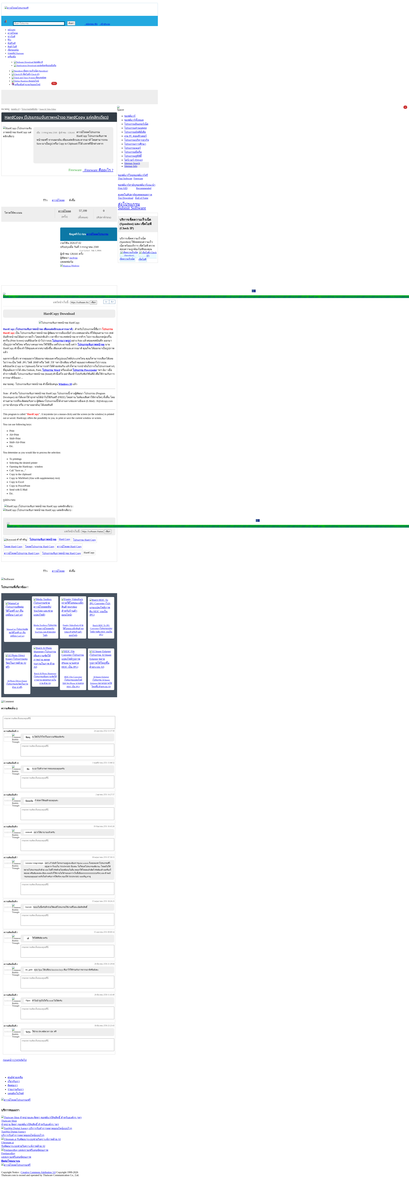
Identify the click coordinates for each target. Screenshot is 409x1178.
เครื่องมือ (12, 56)
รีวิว (9, 40)
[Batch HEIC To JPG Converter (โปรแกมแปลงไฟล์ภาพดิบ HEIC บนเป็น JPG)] (101, 607)
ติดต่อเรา (13, 1085)
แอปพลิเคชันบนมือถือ (46, 65)
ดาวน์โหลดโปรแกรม (97, 234)
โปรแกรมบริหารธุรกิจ (136, 140)
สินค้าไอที (12, 46)
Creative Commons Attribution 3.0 (38, 1172)
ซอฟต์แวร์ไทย (126, 177)
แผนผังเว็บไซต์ (16, 1093)
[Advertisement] (74, 154)
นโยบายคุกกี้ (66, 1169)
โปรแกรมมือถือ (133, 152)
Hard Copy (64, 539)
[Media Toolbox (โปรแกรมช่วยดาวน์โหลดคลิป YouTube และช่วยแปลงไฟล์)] (45, 607)
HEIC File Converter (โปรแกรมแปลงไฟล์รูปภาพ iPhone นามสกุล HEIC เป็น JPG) (73, 682)
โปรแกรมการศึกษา (135, 144)
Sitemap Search (132, 163)
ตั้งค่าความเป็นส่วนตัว (13, 1169)
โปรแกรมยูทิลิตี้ (133, 156)
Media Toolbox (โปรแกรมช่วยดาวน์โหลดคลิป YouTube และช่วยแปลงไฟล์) (45, 630)
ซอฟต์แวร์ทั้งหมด (134, 120)
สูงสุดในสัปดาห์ (126, 196)
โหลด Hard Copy (13, 546)
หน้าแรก (11, 30)
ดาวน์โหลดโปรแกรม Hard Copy (21, 553)
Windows (75, 265)
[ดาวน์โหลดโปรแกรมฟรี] (16, 8)
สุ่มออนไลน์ (33, 81)
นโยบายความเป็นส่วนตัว (42, 1169)
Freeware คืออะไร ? (98, 170)
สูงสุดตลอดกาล (143, 196)
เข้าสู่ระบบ (104, 24)
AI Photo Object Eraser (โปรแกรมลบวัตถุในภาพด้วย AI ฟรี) (17, 684)
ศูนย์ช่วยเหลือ (15, 1077)
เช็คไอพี (142, 259)
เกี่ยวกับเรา (14, 1081)
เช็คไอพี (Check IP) (30, 74)
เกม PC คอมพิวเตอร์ (135, 136)
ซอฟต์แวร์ (38, 62)
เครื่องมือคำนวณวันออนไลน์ (27, 84)
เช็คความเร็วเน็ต (127, 259)
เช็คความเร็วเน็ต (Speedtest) (35, 71)
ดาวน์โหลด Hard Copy (69, 546)
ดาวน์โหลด (13, 33)
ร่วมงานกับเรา (16, 1089)
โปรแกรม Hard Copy (84, 539)
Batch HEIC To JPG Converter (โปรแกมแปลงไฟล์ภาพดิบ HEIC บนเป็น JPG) (101, 630)
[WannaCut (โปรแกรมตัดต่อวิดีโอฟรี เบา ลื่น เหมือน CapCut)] (17, 609)
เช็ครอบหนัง (13, 50)
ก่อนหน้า (8, 1060)
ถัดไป (23, 1060)
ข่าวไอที (11, 36)
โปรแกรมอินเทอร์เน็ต (136, 124)
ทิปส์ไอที (11, 43)
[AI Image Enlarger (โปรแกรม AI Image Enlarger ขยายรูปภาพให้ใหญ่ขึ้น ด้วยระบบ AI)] (101, 659)
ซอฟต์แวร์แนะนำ (145, 187)
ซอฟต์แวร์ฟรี (141, 177)
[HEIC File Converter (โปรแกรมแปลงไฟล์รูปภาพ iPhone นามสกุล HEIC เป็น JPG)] (73, 659)
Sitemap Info (130, 166)
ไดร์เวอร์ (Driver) (133, 160)
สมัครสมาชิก (91, 24)
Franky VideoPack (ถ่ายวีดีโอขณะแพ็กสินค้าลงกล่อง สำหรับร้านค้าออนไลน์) (73, 630)
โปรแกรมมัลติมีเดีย (29, 109)
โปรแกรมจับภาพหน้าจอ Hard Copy (61, 553)
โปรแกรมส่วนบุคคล (135, 128)
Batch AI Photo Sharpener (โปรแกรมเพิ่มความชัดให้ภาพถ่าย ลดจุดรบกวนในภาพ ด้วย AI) (45, 678)
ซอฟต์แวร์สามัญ (127, 187)
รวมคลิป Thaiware (16, 53)
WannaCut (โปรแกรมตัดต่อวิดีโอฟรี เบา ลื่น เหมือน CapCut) (17, 632)
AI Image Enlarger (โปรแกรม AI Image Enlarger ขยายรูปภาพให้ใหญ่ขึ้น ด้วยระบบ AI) (101, 682)
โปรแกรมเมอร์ (132, 148)
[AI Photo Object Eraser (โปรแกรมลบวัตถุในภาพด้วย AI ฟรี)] (17, 661)
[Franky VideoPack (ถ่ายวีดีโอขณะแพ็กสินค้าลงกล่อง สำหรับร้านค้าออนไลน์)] (73, 607)
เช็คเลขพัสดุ (40, 77)
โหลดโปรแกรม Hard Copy (39, 546)
